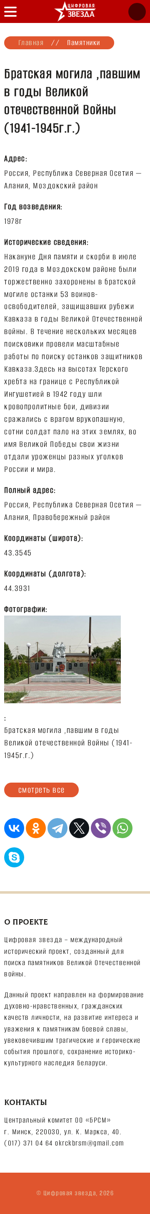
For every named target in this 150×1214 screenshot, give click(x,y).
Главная (31, 43)
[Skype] (14, 857)
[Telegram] (58, 828)
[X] (79, 828)
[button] (10, 11)
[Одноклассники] (36, 828)
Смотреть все (41, 790)
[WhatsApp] (122, 828)
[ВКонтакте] (14, 828)
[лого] (75, 11)
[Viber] (101, 828)
